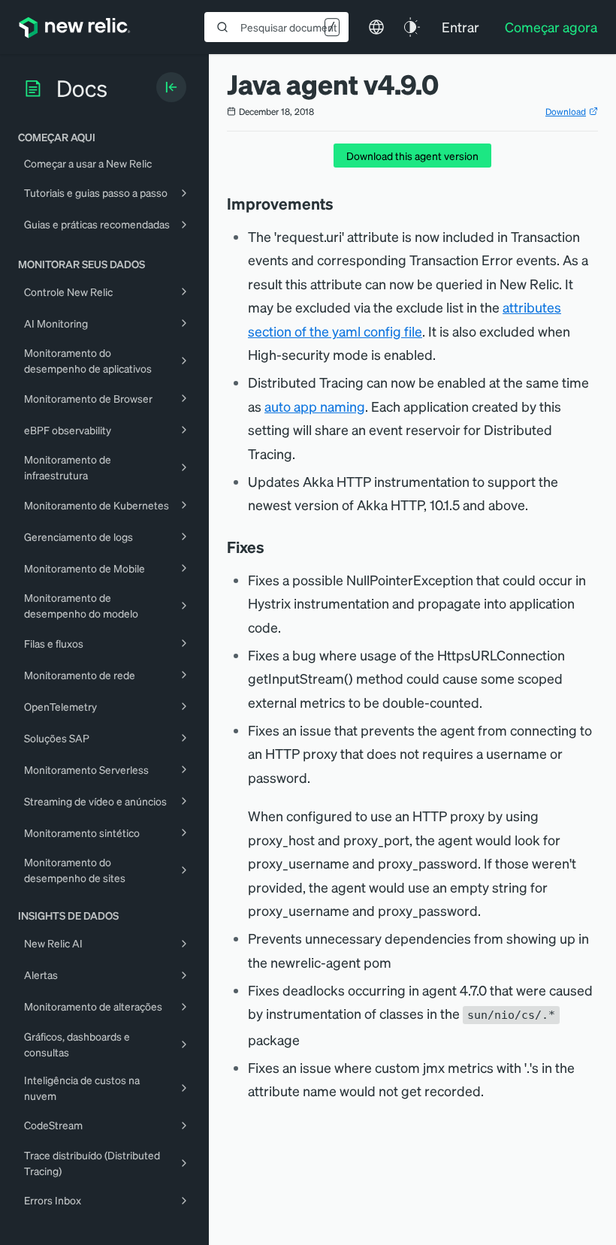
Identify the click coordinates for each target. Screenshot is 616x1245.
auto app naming (314, 406)
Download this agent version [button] (412, 155)
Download (565, 111)
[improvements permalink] (341, 204)
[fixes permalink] (271, 547)
